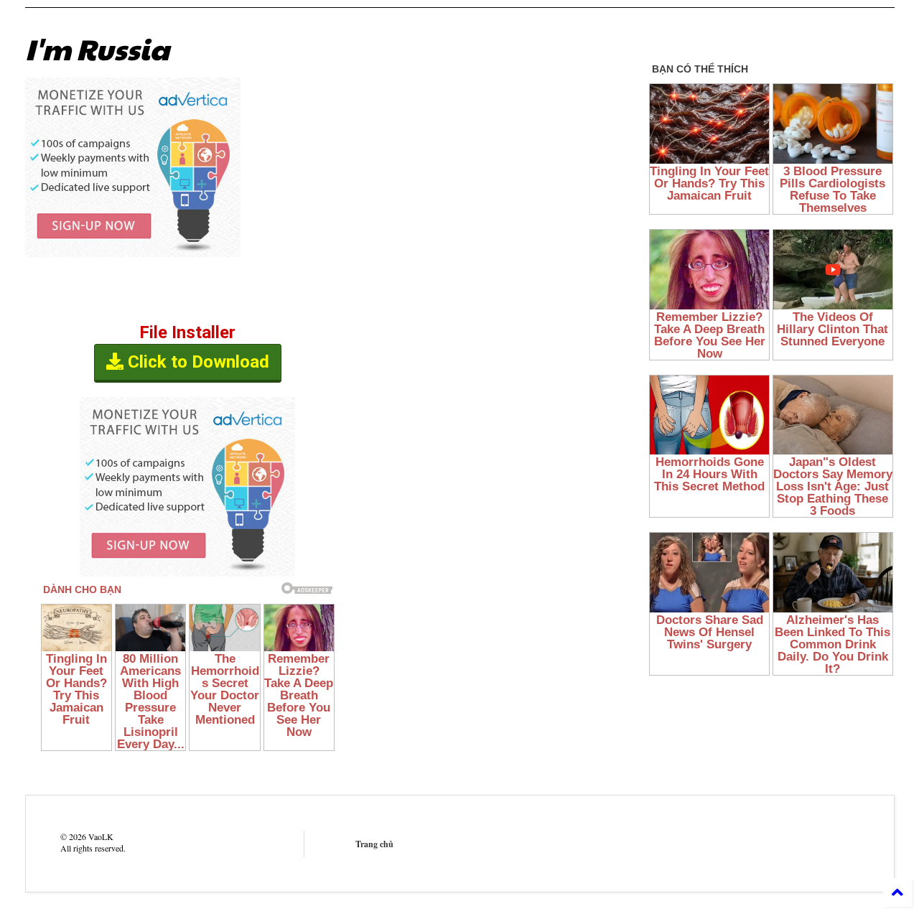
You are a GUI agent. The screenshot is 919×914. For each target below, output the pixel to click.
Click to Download (196, 362)
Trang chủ (374, 844)
